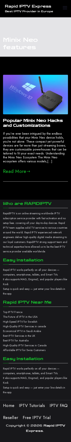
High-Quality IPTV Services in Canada (25, 345)
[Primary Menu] (65, 8)
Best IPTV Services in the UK (19, 336)
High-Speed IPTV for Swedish (20, 322)
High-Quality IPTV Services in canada (24, 326)
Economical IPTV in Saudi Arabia (22, 331)
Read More (14, 171)
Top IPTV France (12, 312)
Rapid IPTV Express (28, 6)
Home (8, 405)
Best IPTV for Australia (16, 340)
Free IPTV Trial (37, 418)
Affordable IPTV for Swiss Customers (24, 350)
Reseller (10, 418)
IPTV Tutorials (32, 405)
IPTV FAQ (59, 405)
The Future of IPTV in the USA (20, 317)
